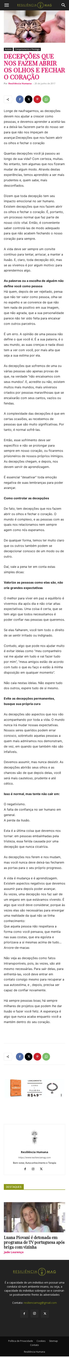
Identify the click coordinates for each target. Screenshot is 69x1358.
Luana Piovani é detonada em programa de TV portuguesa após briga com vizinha (34, 1241)
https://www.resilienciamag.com (34, 1157)
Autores (8, 49)
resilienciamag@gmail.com (40, 1303)
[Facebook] (20, 99)
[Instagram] (34, 1169)
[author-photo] (34, 1146)
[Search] (63, 5)
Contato (34, 1345)
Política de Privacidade (20, 1341)
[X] (28, 99)
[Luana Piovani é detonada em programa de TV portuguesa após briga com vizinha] (34, 1217)
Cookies (41, 1341)
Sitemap (53, 1341)
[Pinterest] (37, 99)
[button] (6, 5)
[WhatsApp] (46, 99)
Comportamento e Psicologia (27, 49)
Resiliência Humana (20, 83)
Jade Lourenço (14, 1252)
